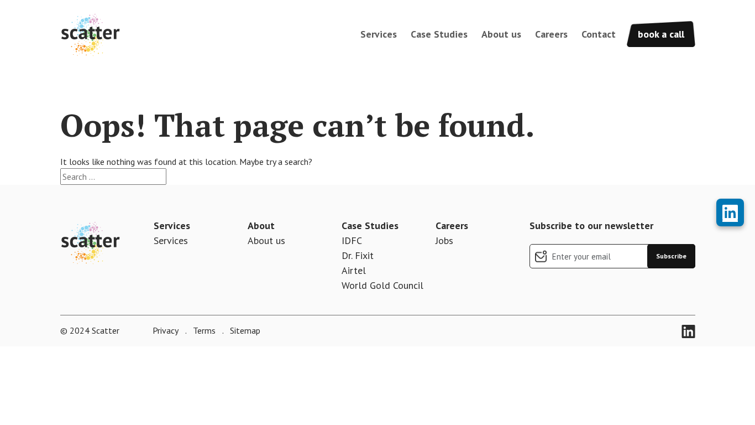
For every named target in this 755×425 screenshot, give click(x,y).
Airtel (354, 270)
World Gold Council (382, 285)
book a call (661, 34)
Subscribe (671, 256)
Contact (598, 34)
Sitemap (244, 330)
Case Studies (439, 34)
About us (501, 34)
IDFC (352, 240)
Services (378, 34)
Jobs (444, 240)
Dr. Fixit (358, 255)
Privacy (166, 330)
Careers (551, 34)
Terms (203, 330)
